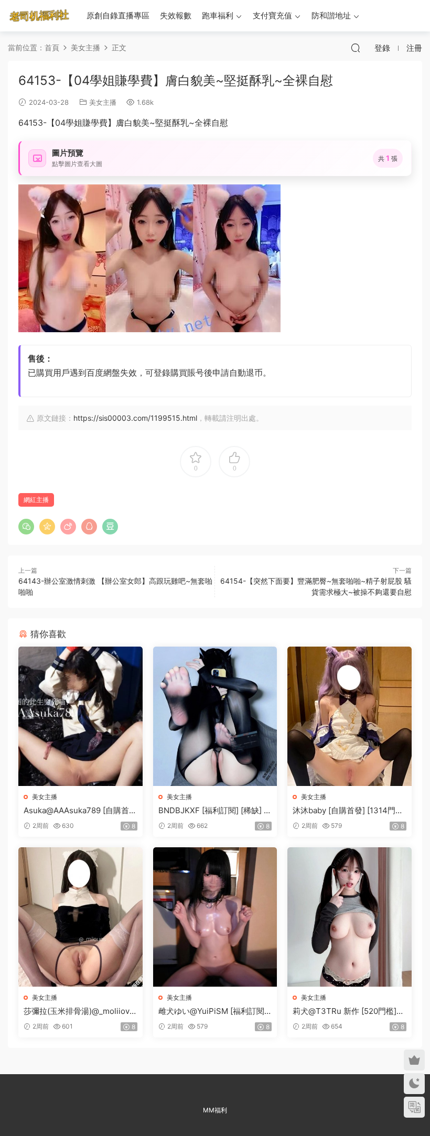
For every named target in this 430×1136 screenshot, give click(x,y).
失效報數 (175, 15)
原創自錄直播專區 (118, 15)
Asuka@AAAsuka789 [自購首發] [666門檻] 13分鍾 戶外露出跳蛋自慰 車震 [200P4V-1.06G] (79, 810)
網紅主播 (36, 500)
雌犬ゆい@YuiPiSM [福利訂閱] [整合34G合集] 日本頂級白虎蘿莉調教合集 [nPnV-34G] (213, 1011)
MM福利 (215, 1110)
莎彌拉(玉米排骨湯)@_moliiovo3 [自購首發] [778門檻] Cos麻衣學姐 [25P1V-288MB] (79, 1011)
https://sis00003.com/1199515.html (135, 417)
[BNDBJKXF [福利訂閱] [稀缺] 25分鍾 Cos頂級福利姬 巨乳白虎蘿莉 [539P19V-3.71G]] (215, 716)
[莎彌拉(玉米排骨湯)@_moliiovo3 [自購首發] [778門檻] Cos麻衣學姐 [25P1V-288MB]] (80, 917)
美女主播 (102, 102)
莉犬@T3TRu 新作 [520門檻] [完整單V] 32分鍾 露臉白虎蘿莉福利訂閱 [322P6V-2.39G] (348, 1011)
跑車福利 (217, 15)
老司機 (39, 15)
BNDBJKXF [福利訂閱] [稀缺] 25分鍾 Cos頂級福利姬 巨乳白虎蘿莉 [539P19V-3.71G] (213, 810)
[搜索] (355, 48)
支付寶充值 (272, 15)
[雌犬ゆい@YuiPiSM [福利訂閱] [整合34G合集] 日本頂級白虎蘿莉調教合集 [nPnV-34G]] (215, 917)
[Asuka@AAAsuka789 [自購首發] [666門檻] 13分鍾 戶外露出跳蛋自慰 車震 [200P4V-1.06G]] (80, 716)
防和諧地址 (331, 15)
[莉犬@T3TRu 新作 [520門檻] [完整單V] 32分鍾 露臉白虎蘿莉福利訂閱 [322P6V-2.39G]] (349, 917)
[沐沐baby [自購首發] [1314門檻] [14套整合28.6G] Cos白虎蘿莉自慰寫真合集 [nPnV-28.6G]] (349, 716)
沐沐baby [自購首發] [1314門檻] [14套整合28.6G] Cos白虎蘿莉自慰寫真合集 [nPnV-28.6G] (349, 810)
